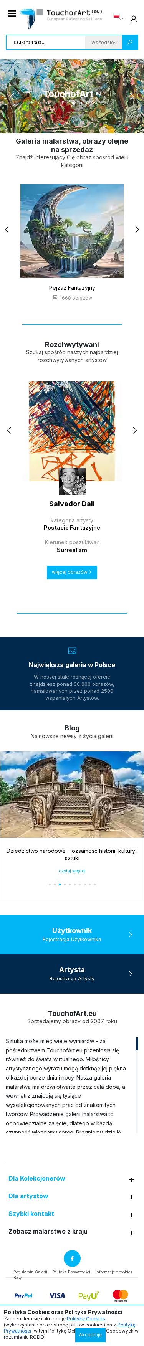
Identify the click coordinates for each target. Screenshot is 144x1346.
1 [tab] (50, 124)
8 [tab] (85, 124)
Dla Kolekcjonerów (36, 1178)
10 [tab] (95, 124)
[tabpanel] (72, 96)
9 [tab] (90, 124)
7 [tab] (80, 124)
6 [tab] (75, 124)
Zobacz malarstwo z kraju (48, 1231)
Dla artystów (28, 1196)
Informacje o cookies (113, 1272)
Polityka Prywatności (71, 1272)
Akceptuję (90, 1335)
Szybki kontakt (31, 1213)
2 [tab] (55, 124)
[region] (72, 1085)
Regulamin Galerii (30, 1272)
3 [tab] (60, 124)
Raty (17, 1277)
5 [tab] (70, 124)
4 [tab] (65, 124)
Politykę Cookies (86, 1318)
